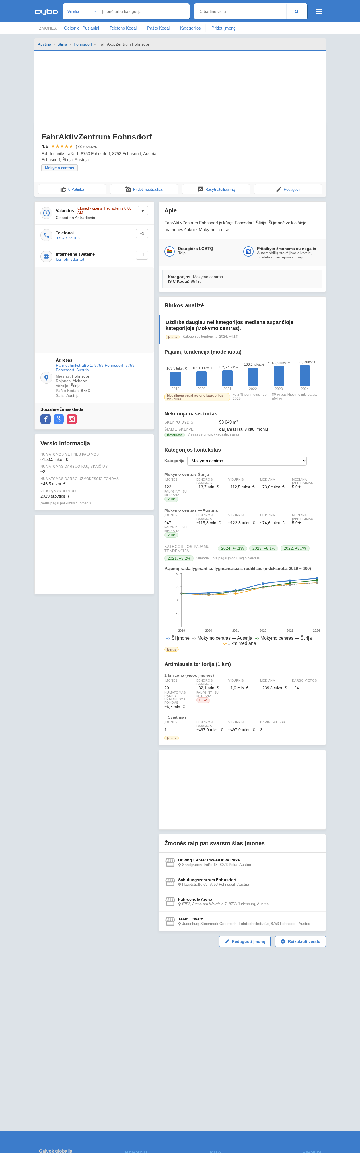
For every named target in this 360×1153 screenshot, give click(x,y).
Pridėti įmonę (223, 28)
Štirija (62, 44)
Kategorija (174, 461)
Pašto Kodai (158, 28)
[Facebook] (45, 419)
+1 (142, 233)
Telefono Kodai (123, 28)
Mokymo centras (59, 168)
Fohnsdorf (83, 44)
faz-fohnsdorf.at (70, 259)
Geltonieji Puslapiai (81, 28)
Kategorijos (190, 28)
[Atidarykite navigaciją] (319, 11)
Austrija (44, 44)
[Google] (59, 419)
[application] (242, 609)
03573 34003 (68, 238)
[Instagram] (72, 419)
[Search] (296, 11)
